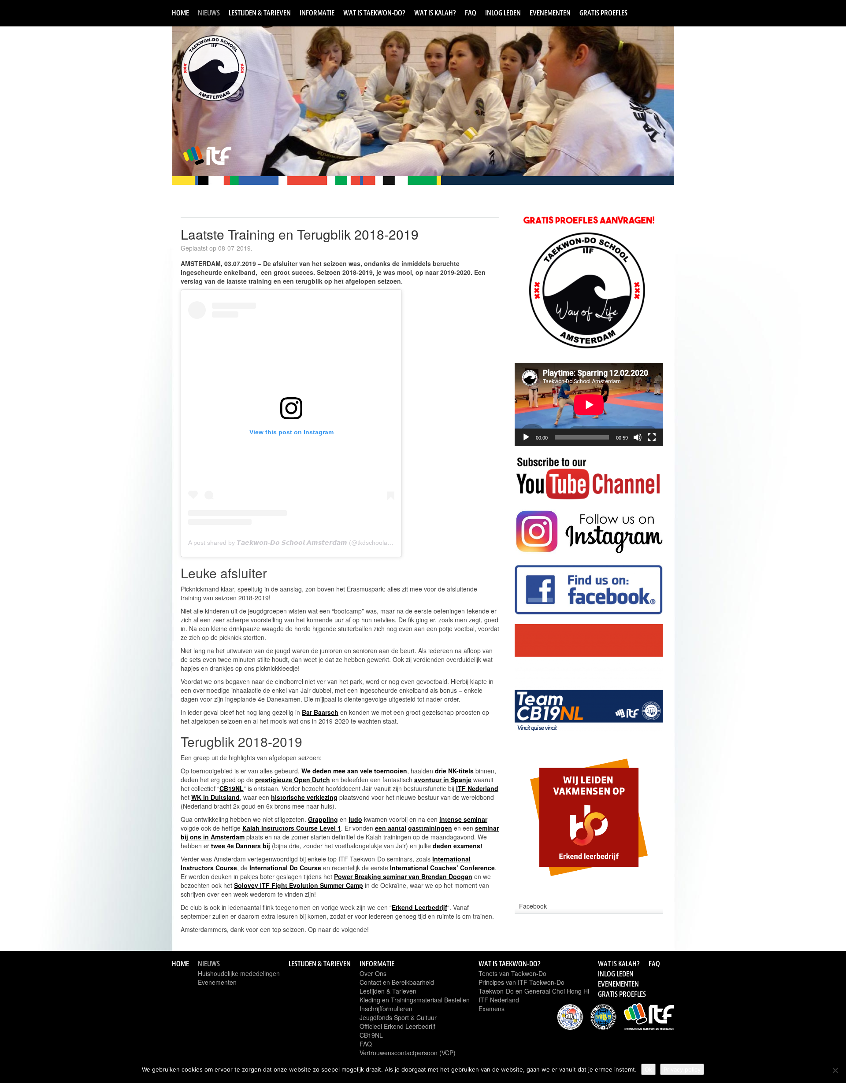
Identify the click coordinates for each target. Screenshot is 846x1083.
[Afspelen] (526, 437)
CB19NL (371, 1035)
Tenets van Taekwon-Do (512, 973)
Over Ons (373, 973)
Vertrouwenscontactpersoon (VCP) (408, 1052)
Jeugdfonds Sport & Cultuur (398, 1017)
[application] (589, 404)
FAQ (470, 13)
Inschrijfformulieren (386, 1008)
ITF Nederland (499, 999)
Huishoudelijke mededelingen (239, 973)
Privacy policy (682, 1069)
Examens (492, 1008)
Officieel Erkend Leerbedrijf (397, 1026)
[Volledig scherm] (651, 437)
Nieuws (209, 13)
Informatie (317, 13)
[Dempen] (637, 437)
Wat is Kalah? (435, 13)
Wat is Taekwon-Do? (374, 13)
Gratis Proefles (603, 13)
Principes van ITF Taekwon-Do (521, 982)
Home (180, 13)
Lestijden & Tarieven (260, 13)
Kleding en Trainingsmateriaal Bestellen (415, 999)
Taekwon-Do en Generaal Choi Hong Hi (534, 991)
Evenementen (550, 13)
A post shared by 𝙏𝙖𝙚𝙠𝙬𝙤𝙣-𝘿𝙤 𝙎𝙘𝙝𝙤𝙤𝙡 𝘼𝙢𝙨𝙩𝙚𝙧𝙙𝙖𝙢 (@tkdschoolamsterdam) (303, 542)
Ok (648, 1069)
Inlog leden (503, 13)
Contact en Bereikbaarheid (397, 982)
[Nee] (835, 1070)
